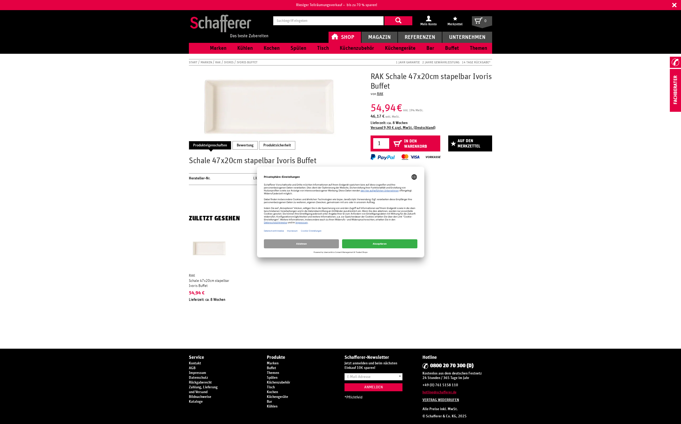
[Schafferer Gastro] (229, 21)
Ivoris (229, 62)
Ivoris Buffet (247, 62)
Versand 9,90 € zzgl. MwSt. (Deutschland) (403, 128)
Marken (207, 62)
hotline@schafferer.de (439, 392)
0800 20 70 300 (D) (452, 365)
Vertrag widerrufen (440, 400)
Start (193, 62)
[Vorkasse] (433, 157)
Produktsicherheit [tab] (277, 145)
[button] (674, 5)
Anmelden (373, 387)
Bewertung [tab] (245, 145)
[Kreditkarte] (410, 157)
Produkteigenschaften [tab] (210, 145)
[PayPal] (383, 157)
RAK (218, 62)
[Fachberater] (675, 111)
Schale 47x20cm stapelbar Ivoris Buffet (209, 283)
